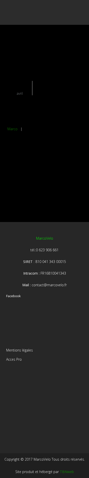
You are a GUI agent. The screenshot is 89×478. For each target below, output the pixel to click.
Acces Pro (14, 359)
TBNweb (67, 471)
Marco (12, 129)
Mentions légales (19, 350)
